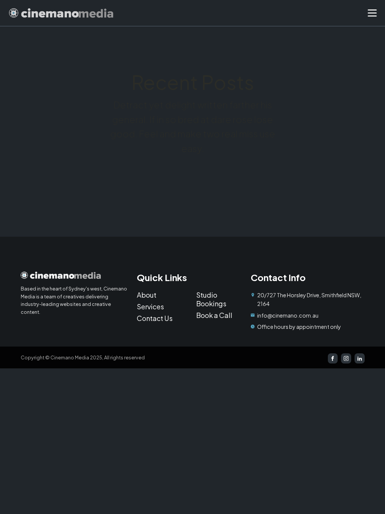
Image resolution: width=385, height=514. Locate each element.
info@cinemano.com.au (287, 315)
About (146, 294)
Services (150, 306)
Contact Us (155, 318)
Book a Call (214, 315)
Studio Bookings (211, 299)
